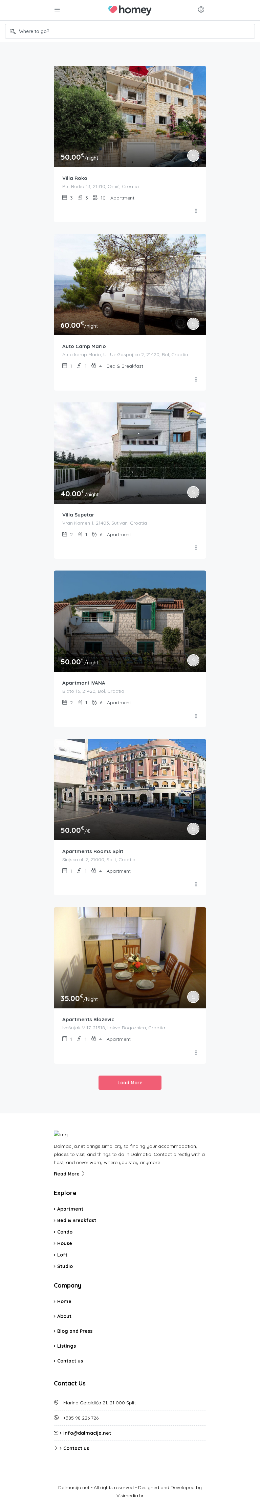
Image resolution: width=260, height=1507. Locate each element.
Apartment (70, 1209)
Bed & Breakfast (76, 1220)
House (64, 1243)
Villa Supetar (78, 514)
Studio (65, 1266)
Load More (130, 1083)
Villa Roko (74, 178)
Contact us (70, 1361)
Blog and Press (74, 1331)
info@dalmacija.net (87, 1433)
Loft (62, 1255)
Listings (66, 1346)
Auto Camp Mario (84, 346)
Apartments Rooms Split (92, 851)
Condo (64, 1232)
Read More (67, 1174)
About (64, 1316)
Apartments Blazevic (88, 1019)
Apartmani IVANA (83, 683)
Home (64, 1301)
